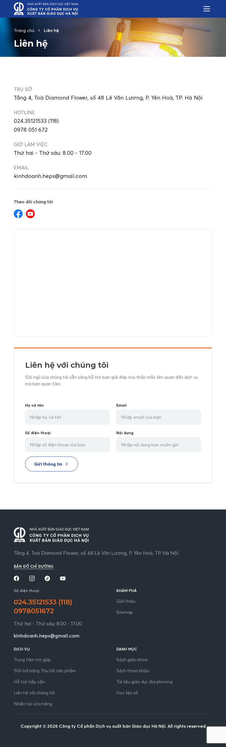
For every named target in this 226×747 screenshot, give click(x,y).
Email (121, 405)
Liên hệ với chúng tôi (34, 692)
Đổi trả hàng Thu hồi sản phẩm (45, 670)
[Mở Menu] (206, 8)
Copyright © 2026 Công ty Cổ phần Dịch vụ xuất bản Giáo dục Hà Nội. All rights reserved (113, 726)
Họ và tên (34, 405)
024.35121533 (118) (36, 120)
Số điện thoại (38, 432)
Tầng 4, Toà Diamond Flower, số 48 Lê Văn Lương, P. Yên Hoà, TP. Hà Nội (96, 553)
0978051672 (34, 611)
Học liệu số (127, 692)
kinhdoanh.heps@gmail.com (50, 175)
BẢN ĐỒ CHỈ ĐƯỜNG (33, 566)
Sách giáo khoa (131, 659)
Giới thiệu (125, 601)
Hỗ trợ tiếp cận (29, 681)
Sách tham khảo (132, 670)
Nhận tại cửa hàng (33, 703)
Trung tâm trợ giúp (32, 659)
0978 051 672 (31, 129)
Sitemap (124, 612)
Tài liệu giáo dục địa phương (144, 681)
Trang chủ (24, 30)
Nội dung (124, 432)
